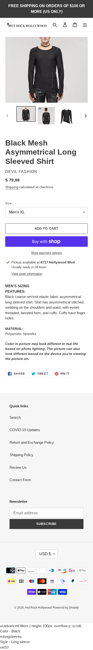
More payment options (46, 253)
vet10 (4, 647)
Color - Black (10, 631)
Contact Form (20, 480)
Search (15, 417)
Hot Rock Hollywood (38, 607)
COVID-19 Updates (25, 430)
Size (8, 203)
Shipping (11, 187)
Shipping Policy (21, 455)
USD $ (45, 554)
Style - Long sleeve (15, 642)
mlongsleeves (11, 637)
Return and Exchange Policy (32, 442)
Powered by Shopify (66, 607)
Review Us (18, 467)
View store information (26, 274)
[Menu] (85, 25)
